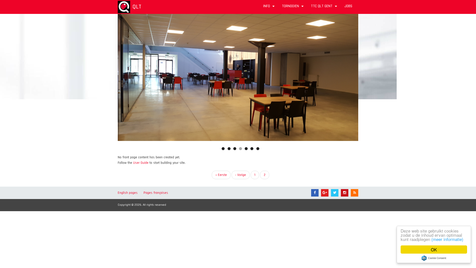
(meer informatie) (447, 239)
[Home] (124, 7)
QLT (136, 6)
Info (269, 7)
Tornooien (293, 7)
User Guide (141, 163)
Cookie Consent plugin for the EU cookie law (433, 258)
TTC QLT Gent (324, 7)
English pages (128, 193)
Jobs (348, 6)
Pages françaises (156, 193)
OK (434, 249)
